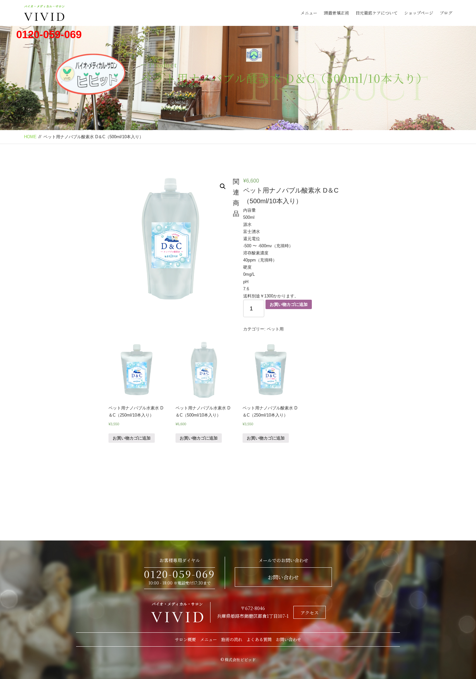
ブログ (446, 13)
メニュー (308, 13)
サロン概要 (185, 639)
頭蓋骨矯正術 (336, 13)
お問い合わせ (283, 577)
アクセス (309, 612)
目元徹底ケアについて (377, 13)
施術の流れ (231, 639)
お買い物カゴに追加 (289, 304)
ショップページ (418, 13)
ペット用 (275, 329)
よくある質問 (259, 639)
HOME (30, 136)
